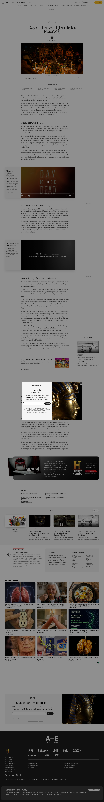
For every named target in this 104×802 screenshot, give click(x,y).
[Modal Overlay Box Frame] (52, 401)
